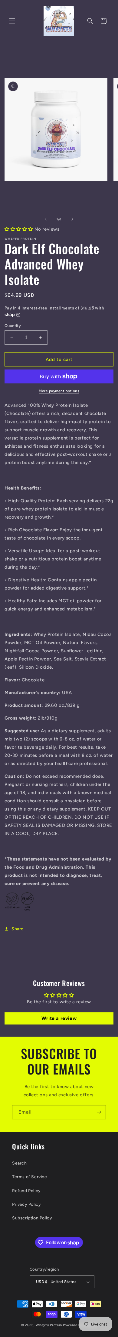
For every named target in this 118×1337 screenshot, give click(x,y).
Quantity (13, 325)
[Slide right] (72, 219)
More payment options (59, 391)
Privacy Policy (26, 1204)
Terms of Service (29, 1176)
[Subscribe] (99, 1112)
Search (19, 1163)
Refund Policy (26, 1190)
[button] (12, 21)
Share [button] (17, 928)
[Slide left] (45, 219)
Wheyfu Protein (49, 1325)
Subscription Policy (32, 1218)
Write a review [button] (59, 1018)
